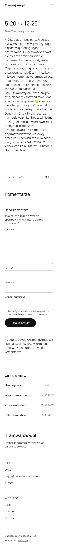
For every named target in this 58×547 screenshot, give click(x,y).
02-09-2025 (47, 415)
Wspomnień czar (16, 395)
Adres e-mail (12, 282)
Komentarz (11, 229)
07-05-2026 (47, 385)
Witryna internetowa (15, 296)
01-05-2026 (47, 395)
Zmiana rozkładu (16, 405)
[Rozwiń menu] (51, 5)
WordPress (23, 540)
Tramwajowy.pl (15, 5)
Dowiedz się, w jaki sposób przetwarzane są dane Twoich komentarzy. (27, 348)
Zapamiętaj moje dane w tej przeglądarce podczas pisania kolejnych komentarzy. (28, 313)
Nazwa (9, 268)
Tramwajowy (17, 31)
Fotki (46, 177)
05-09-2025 (47, 405)
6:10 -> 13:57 (16, 177)
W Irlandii (31, 31)
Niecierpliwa (13, 385)
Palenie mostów (15, 415)
